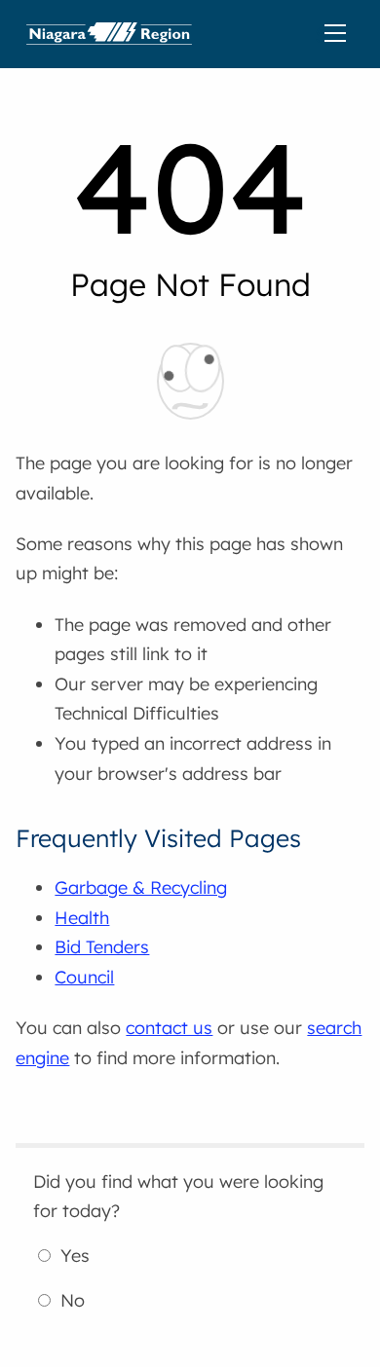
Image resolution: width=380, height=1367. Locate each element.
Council (84, 977)
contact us (169, 1027)
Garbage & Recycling (141, 887)
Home (109, 34)
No (72, 1300)
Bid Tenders (102, 947)
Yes (75, 1255)
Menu (339, 34)
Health (82, 917)
